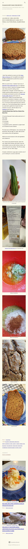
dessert (21, 443)
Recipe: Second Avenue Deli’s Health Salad (13, 504)
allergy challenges (6, 443)
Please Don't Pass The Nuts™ (12, 5)
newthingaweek (11, 447)
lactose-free (20, 445)
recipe (20, 447)
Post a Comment (6, 454)
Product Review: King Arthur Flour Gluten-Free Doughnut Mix (13, 529)
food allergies (9, 445)
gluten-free (15, 445)
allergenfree (11, 441)
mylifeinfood (4, 447)
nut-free (16, 447)
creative (18, 443)
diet (24, 443)
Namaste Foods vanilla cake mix (9, 85)
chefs (11, 443)
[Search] (25, 2)
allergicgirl (17, 441)
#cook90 (7, 441)
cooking (14, 443)
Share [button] (3, 439)
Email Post (8, 439)
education (4, 445)
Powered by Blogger (15, 542)
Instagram (4, 109)
